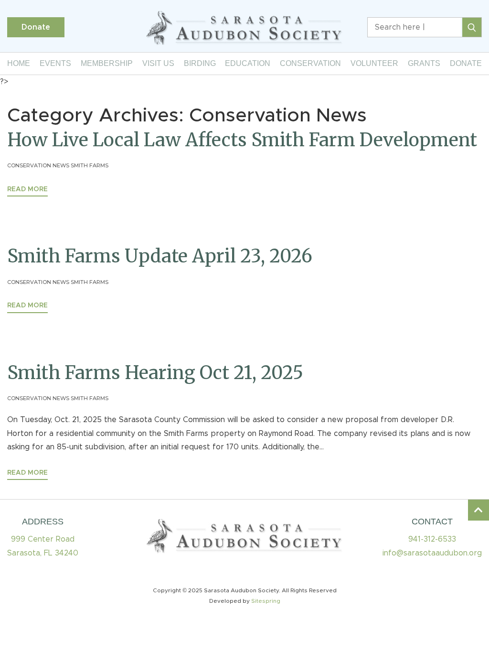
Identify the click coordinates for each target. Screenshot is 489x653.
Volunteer (374, 63)
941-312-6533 (432, 539)
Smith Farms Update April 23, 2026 (159, 256)
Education (247, 63)
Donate (35, 27)
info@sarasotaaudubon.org (432, 553)
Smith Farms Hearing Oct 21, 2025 (155, 372)
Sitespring (265, 601)
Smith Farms (89, 165)
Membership (107, 63)
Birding (200, 63)
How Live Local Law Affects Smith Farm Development (242, 140)
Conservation (310, 63)
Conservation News (38, 165)
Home (18, 63)
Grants (424, 63)
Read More (27, 189)
